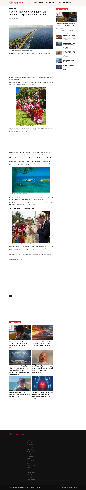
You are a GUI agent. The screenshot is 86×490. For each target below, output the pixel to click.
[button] (75, 2)
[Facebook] (10, 21)
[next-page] (12, 402)
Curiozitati (14, 7)
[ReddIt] (19, 21)
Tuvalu (14, 295)
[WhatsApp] (13, 21)
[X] (16, 21)
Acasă (10, 7)
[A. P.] (10, 18)
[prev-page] (10, 402)
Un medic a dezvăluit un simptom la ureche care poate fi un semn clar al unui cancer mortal (65, 25)
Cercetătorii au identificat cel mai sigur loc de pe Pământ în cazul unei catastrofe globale (42, 343)
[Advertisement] (31, 66)
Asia (18, 249)
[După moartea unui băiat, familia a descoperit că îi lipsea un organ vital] (20, 383)
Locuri (15, 8)
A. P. (12, 18)
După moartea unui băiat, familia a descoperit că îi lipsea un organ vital (19, 395)
